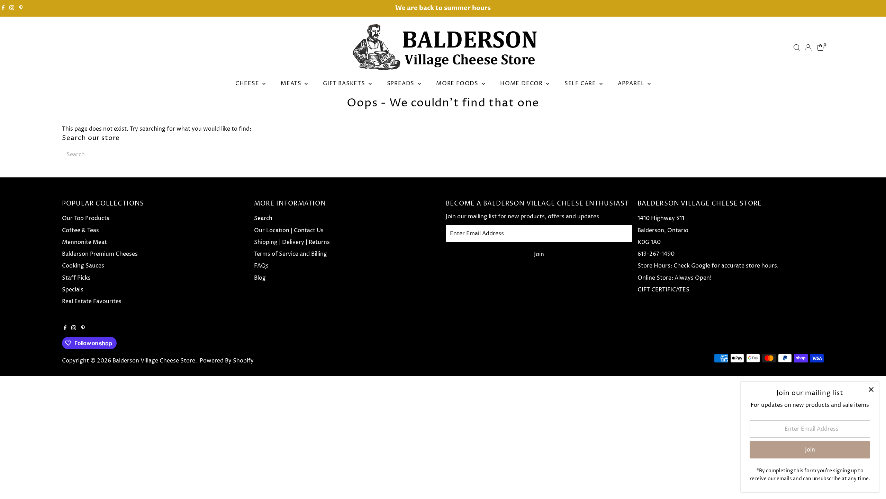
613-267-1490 (656, 254)
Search (263, 218)
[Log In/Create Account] (808, 47)
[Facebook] (3, 8)
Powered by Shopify (227, 361)
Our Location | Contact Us (289, 230)
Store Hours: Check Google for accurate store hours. (708, 266)
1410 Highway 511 (661, 218)
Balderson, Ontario (663, 230)
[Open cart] (820, 47)
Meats (292, 83)
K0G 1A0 (649, 242)
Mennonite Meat (84, 242)
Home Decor (522, 83)
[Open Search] (797, 47)
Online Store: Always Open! (675, 278)
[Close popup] (871, 389)
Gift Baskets (345, 83)
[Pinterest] (21, 8)
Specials (72, 290)
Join (539, 254)
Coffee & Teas (80, 230)
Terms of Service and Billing (290, 254)
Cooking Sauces (83, 266)
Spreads (401, 83)
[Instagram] (12, 8)
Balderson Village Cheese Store (153, 361)
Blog (260, 278)
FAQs (261, 266)
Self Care (581, 83)
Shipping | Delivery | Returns (292, 242)
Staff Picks (76, 278)
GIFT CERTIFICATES (663, 290)
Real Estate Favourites (91, 301)
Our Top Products (85, 218)
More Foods (458, 83)
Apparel (632, 83)
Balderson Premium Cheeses (100, 254)
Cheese (248, 83)
